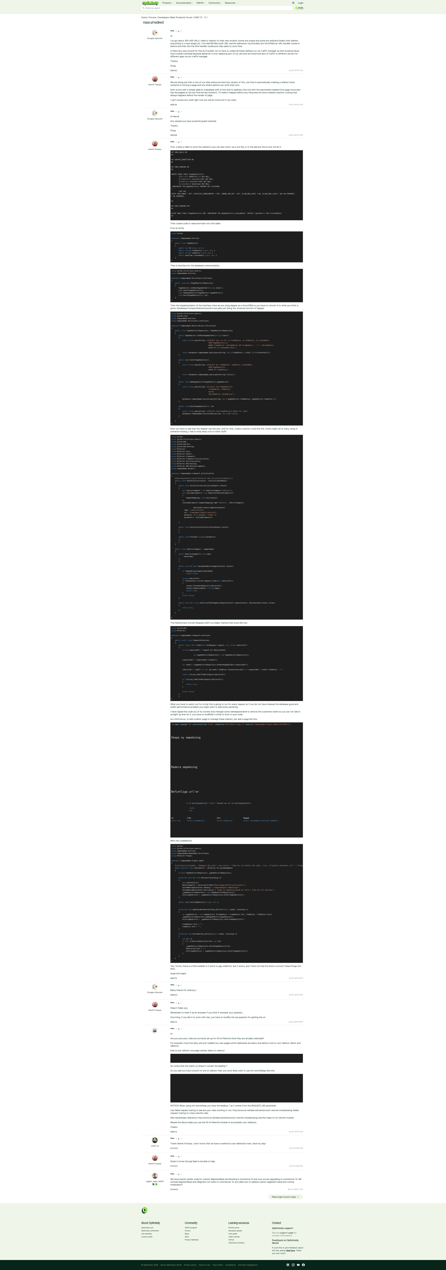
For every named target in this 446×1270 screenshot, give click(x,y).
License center (146, 1237)
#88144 (173, 104)
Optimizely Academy (236, 1243)
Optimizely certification (150, 1231)
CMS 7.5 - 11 (200, 17)
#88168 (173, 135)
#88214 (173, 1022)
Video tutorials (234, 1237)
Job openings (146, 1234)
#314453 (174, 1189)
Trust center (217, 1265)
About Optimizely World (171, 1265)
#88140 (173, 70)
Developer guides (235, 1231)
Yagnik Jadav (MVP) (155, 1181)
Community (215, 3)
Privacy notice (190, 1265)
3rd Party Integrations (247, 1265)
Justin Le (155, 1146)
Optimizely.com (147, 1228)
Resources (231, 3)
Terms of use (204, 1265)
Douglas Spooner (154, 38)
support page (286, 1233)
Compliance (230, 1265)
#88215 (173, 1132)
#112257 (174, 1166)
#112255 (174, 1148)
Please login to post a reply (285, 1197)
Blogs (187, 1234)
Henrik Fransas (154, 84)
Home (144, 17)
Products (167, 3)
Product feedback (192, 1240)
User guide (232, 1234)
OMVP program (191, 1228)
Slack (187, 1237)
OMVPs (201, 3)
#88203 (173, 995)
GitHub (231, 1240)
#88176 (173, 978)
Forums (152, 17)
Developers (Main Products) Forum (175, 17)
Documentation (185, 3)
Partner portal (233, 1228)
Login (300, 3)
